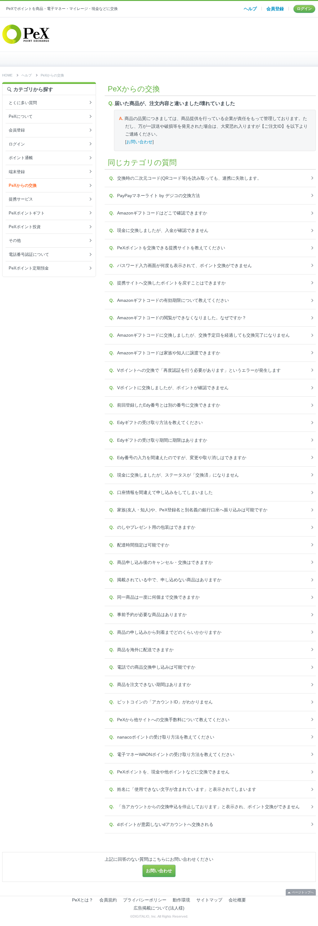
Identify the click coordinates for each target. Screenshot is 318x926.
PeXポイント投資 (25, 226)
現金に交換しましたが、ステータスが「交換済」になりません (178, 474)
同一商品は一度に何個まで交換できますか (158, 597)
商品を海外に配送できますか (145, 649)
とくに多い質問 (23, 102)
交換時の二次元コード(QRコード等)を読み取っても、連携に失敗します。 (189, 178)
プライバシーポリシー (144, 899)
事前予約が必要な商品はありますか (152, 614)
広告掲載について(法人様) (159, 907)
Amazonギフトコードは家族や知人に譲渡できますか (168, 352)
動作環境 (181, 899)
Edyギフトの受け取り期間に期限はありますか (162, 440)
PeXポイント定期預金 (29, 268)
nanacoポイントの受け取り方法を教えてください (165, 737)
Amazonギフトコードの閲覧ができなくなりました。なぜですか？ (181, 317)
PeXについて (21, 116)
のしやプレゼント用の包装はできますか (156, 527)
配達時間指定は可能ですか (143, 544)
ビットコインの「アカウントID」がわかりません (165, 701)
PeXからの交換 (52, 75)
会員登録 (275, 8)
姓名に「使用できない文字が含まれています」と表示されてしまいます (186, 789)
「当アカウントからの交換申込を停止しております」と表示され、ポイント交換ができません (208, 806)
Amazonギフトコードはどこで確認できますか (162, 212)
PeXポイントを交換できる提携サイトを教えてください (171, 247)
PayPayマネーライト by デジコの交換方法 (158, 195)
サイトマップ (209, 899)
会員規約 (108, 899)
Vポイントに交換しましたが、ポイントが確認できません (173, 387)
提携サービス (21, 199)
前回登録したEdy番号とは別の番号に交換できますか (168, 405)
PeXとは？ (82, 899)
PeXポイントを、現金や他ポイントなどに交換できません (173, 771)
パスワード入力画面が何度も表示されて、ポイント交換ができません (184, 265)
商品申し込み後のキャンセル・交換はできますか (165, 562)
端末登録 (17, 171)
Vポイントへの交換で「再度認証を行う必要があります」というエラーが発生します (199, 370)
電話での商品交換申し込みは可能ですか (156, 667)
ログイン (304, 9)
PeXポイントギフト (27, 213)
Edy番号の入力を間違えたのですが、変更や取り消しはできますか (181, 457)
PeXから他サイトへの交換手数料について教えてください (173, 719)
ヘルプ (250, 8)
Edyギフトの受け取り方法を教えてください (160, 422)
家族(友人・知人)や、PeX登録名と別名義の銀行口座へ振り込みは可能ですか (192, 509)
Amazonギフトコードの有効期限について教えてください (173, 300)
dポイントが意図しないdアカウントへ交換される (165, 824)
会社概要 (237, 899)
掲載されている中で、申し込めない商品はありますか (169, 579)
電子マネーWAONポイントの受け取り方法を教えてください (175, 754)
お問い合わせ (139, 141)
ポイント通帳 (21, 157)
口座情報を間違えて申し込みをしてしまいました (165, 492)
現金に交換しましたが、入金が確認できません (162, 230)
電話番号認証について (29, 254)
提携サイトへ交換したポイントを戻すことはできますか (171, 282)
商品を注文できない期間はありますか (154, 684)
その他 (15, 240)
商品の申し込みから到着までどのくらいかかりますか (169, 632)
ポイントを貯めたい (163, 59)
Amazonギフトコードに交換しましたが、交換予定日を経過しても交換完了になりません (203, 335)
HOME (58, 59)
